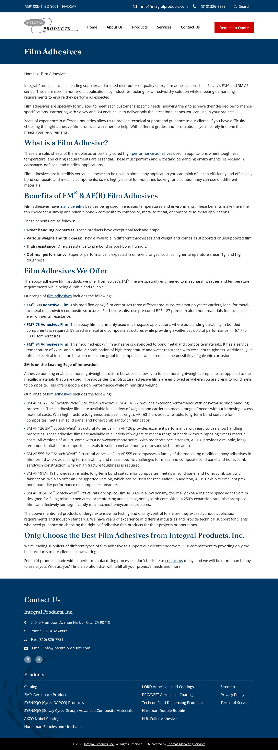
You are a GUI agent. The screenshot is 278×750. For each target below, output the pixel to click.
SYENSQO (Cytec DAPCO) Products (54, 702)
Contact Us (190, 27)
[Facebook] (39, 659)
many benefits (72, 206)
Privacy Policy (232, 694)
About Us (115, 27)
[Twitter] (27, 659)
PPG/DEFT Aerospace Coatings (168, 694)
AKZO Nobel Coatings (42, 718)
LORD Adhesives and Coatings (168, 686)
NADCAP (69, 6)
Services (164, 27)
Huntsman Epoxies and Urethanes (53, 726)
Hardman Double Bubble (163, 710)
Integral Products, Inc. (99, 744)
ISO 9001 (50, 6)
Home (92, 27)
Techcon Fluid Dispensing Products (172, 702)
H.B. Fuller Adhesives (160, 718)
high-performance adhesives (147, 153)
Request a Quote (234, 27)
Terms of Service (235, 702)
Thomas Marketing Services (186, 744)
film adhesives (59, 295)
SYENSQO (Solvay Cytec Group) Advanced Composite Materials (78, 710)
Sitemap (228, 686)
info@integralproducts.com (67, 648)
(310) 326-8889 (56, 630)
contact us (174, 560)
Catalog (30, 686)
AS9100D (32, 6)
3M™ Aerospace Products (46, 694)
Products (140, 27)
